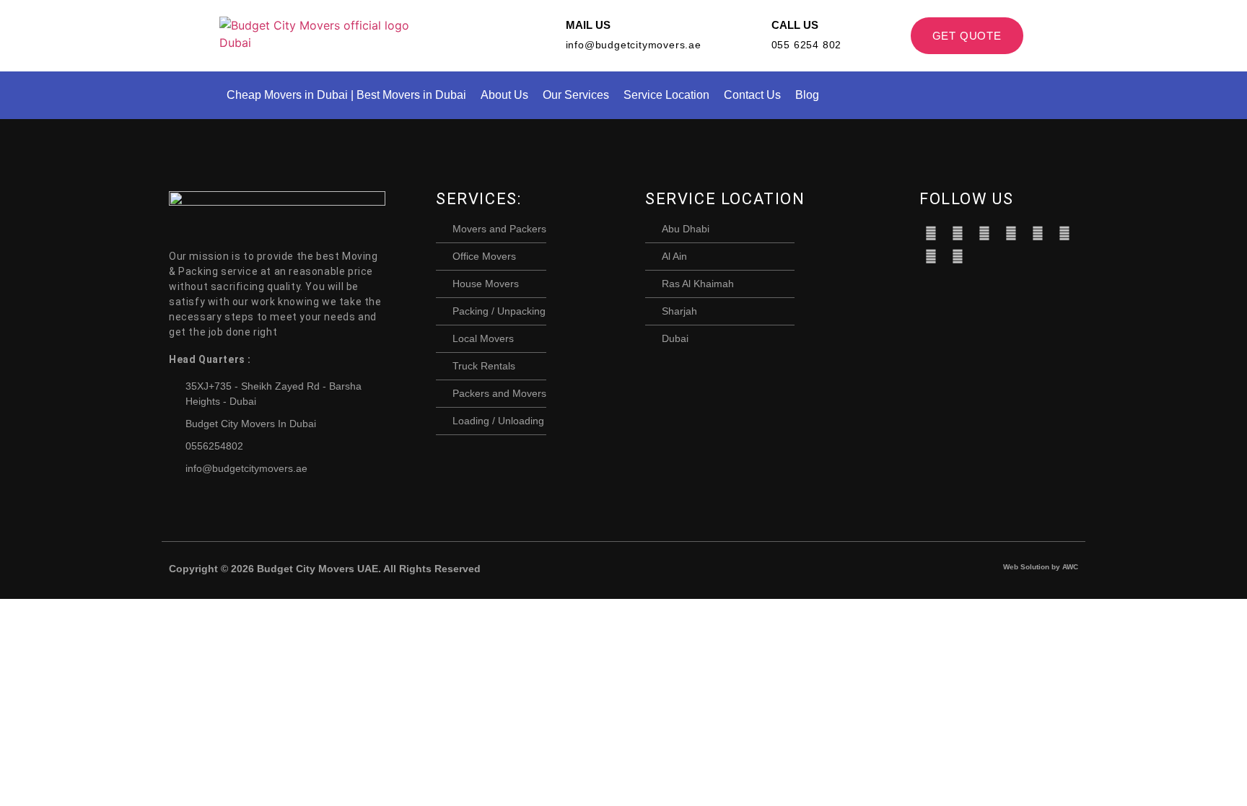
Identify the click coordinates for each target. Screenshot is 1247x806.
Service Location (666, 95)
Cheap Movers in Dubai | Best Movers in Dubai (346, 95)
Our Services (576, 95)
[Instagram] (957, 256)
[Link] (984, 256)
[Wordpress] (1064, 233)
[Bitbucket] (984, 233)
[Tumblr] (1037, 233)
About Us (504, 95)
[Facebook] (930, 233)
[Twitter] (957, 233)
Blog (807, 95)
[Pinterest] (1011, 233)
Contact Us (752, 95)
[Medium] (930, 256)
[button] (1022, 96)
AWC (1070, 567)
